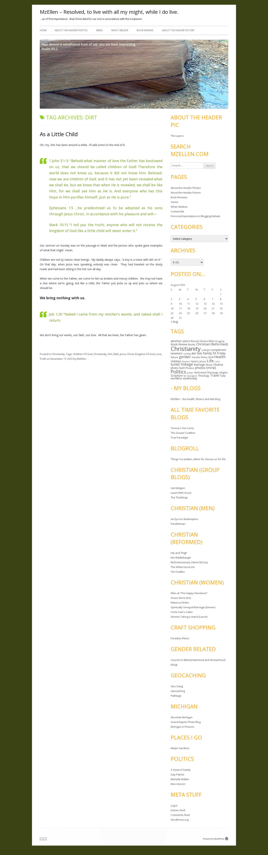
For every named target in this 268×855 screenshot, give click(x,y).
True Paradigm (179, 437)
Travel (214, 375)
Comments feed (180, 815)
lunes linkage (182, 364)
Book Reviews (145, 30)
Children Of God (82, 354)
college (205, 349)
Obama (218, 364)
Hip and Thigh (179, 553)
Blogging (219, 341)
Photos (190, 368)
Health (219, 356)
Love (158, 354)
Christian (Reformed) (212, 344)
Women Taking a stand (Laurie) (189, 616)
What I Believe (119, 30)
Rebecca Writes (180, 602)
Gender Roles (199, 357)
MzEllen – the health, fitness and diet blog (195, 399)
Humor (186, 361)
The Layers (177, 136)
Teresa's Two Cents (182, 428)
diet (193, 353)
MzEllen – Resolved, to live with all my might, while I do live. (109, 11)
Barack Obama (199, 341)
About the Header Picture (178, 30)
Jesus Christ (127, 354)
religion (223, 372)
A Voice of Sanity (181, 770)
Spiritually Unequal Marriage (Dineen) (193, 607)
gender (185, 356)
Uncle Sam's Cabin (182, 612)
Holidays (176, 361)
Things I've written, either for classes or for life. (198, 459)
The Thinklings (179, 497)
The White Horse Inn (183, 567)
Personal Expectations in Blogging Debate (195, 216)
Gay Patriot (177, 774)
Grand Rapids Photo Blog (186, 722)
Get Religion (178, 488)
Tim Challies (178, 571)
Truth (43, 359)
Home (43, 30)
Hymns (195, 361)
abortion (176, 341)
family (207, 353)
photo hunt (178, 368)
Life (210, 360)
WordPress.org (180, 819)
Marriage (199, 364)
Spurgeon (192, 375)
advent (186, 341)
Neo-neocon (178, 784)
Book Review (179, 344)
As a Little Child (59, 134)
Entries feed (178, 810)
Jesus (203, 361)
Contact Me (177, 211)
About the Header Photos (71, 30)
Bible (211, 341)
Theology (203, 375)
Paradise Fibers (180, 638)
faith (116, 354)
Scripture (177, 375)
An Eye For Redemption (184, 519)
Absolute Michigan (181, 717)
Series (99, 30)
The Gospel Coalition (183, 433)
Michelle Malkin (180, 779)
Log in (174, 805)
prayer (190, 372)
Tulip (223, 375)
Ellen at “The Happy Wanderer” (189, 593)
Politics (178, 371)
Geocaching (178, 691)
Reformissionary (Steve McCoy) (189, 562)
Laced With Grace (181, 492)
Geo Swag (177, 686)
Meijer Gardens (180, 748)
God (210, 357)
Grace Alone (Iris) (181, 598)
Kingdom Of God (145, 354)
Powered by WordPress (213, 839)
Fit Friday (219, 353)
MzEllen (81, 359)
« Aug (174, 321)
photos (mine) (205, 368)
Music (209, 364)
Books (191, 344)
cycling (187, 353)
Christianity (58, 354)
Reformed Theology (206, 372)
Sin (185, 375)
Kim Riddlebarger (181, 557)
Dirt (110, 354)
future (174, 357)
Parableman (178, 524)
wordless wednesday (184, 378)
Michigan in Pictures (182, 726)
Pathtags (176, 695)
